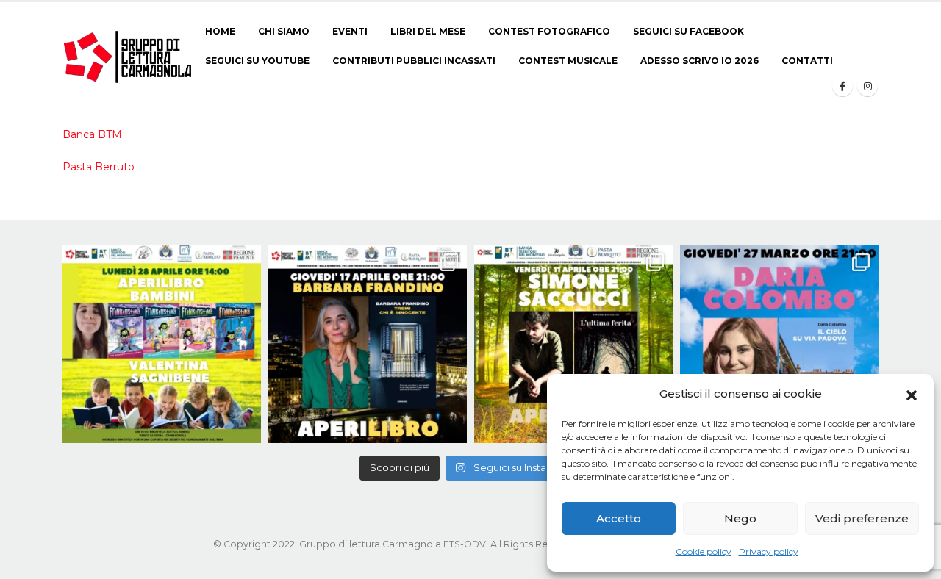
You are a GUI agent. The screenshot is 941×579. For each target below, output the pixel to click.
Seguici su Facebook (688, 31)
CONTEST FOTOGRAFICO (549, 31)
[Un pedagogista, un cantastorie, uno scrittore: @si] (573, 344)
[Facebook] (842, 86)
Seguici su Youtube (257, 60)
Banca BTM (92, 134)
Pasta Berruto (98, 166)
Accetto (618, 518)
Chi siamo (284, 31)
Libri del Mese (427, 31)
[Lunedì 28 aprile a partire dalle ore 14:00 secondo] (161, 344)
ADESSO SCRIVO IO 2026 (699, 60)
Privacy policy (768, 551)
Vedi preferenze (862, 518)
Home (220, 31)
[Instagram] (867, 86)
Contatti (807, 60)
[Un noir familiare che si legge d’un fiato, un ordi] (367, 344)
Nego (740, 518)
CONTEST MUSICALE (568, 60)
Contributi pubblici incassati (413, 60)
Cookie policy (703, 551)
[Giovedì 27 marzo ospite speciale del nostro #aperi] (779, 344)
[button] (911, 393)
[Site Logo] (128, 56)
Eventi (350, 31)
